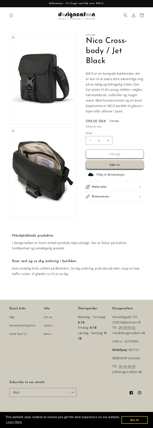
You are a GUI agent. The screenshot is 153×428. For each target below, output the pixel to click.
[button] (11, 15)
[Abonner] (72, 392)
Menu (47, 334)
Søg (11, 317)
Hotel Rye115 (18, 334)
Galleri (48, 325)
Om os (48, 317)
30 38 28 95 (127, 366)
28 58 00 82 (127, 328)
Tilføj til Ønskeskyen (110, 174)
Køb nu (115, 164)
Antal (89, 133)
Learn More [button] (14, 422)
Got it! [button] (134, 419)
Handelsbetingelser (22, 325)
